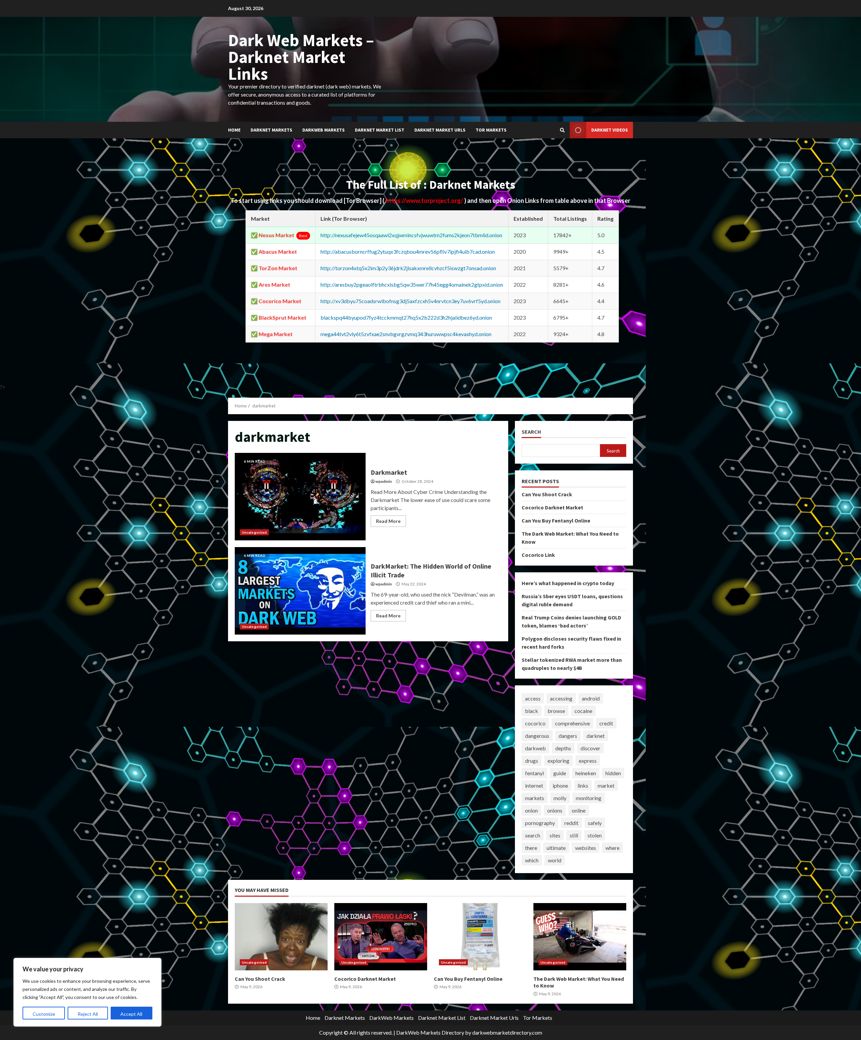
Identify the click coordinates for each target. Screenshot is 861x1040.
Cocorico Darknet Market (552, 507)
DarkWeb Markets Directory (430, 1032)
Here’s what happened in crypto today (568, 583)
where (612, 848)
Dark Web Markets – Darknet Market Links (301, 57)
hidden (613, 773)
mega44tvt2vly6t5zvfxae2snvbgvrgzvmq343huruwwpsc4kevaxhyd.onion (406, 334)
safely (595, 823)
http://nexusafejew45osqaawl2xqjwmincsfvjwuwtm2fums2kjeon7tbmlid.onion (411, 235)
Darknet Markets (271, 130)
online (579, 810)
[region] (87, 992)
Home (234, 130)
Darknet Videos (609, 130)
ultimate (556, 848)
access (532, 698)
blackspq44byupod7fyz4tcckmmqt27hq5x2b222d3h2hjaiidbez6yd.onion (406, 317)
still (574, 835)
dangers (568, 735)
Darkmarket (300, 496)
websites (585, 848)
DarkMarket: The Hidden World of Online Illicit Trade (300, 591)
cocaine (583, 711)
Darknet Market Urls (439, 130)
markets (534, 798)
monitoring (588, 798)
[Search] (562, 130)
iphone (560, 785)
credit (606, 723)
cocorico (535, 723)
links (582, 785)
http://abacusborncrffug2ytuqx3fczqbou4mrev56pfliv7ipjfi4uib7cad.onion (408, 251)
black (531, 711)
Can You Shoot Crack (547, 494)
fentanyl (534, 773)
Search (531, 432)
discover (590, 748)
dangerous (537, 735)
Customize (44, 1014)
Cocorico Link (538, 554)
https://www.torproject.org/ (424, 200)
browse (556, 711)
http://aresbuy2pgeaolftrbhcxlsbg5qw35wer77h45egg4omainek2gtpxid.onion (412, 284)
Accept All (131, 1014)
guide (559, 773)
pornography (540, 823)
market (606, 785)
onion (531, 810)
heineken (585, 773)
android (591, 698)
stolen (595, 835)
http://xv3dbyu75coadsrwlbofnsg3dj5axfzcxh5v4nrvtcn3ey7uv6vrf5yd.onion (410, 301)
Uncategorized (254, 532)
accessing (561, 698)
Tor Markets (491, 130)
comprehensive (572, 723)
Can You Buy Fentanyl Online (556, 520)
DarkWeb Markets (323, 130)
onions (554, 810)
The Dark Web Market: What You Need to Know (579, 936)
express (588, 760)
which (531, 860)
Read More (388, 521)
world (554, 860)
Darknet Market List (379, 130)
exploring (558, 760)
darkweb (535, 748)
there (531, 848)
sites (555, 835)
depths (563, 748)
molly (560, 798)
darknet (596, 735)
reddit (571, 823)
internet (534, 785)
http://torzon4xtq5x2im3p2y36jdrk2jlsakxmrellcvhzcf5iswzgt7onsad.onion (408, 268)
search (532, 835)
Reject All (88, 1014)
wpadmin (383, 481)
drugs (531, 760)
